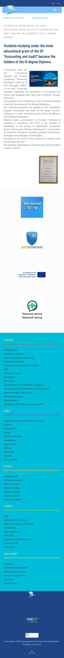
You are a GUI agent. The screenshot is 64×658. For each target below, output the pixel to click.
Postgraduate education (15, 571)
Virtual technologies (13, 436)
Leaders (7, 424)
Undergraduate (11, 476)
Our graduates (10, 459)
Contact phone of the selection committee (23, 385)
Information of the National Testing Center (23, 404)
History (7, 432)
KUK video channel (13, 373)
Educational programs (14, 361)
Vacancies (8, 579)
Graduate (8, 564)
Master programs (12, 495)
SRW (6, 516)
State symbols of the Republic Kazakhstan (23, 421)
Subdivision (9, 452)
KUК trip (7, 448)
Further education (12, 484)
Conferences (10, 528)
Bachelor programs (13, 499)
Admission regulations (14, 354)
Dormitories (9, 381)
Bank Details (9, 377)
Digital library (10, 440)
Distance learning (12, 491)
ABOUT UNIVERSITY (14, 18)
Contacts (8, 455)
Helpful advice (10, 583)
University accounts (13, 396)
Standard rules (11, 350)
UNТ (6, 369)
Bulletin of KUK (11, 543)
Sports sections (11, 400)
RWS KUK (8, 535)
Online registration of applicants (18, 357)
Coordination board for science (18, 539)
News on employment (14, 575)
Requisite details (11, 488)
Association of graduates (15, 567)
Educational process (13, 480)
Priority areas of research (16, 520)
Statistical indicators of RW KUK (18, 524)
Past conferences (12, 531)
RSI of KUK (9, 547)
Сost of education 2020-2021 (17, 392)
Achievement (10, 428)
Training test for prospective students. (21, 365)
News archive (40, 18)
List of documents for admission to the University (26, 388)
